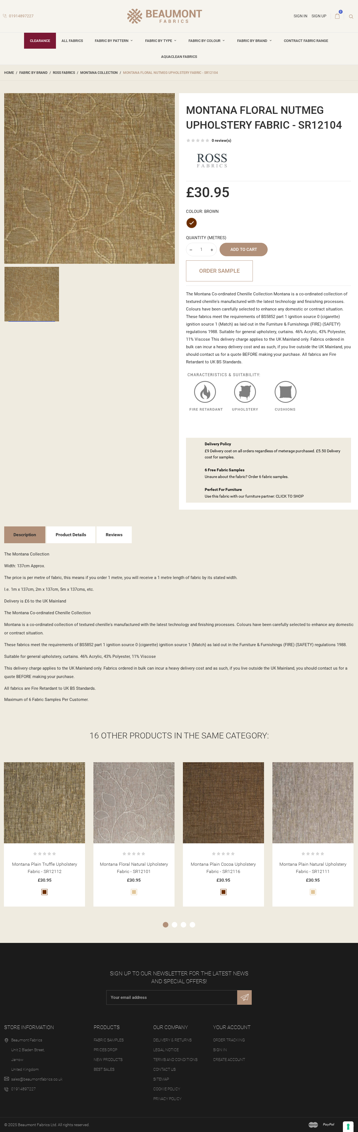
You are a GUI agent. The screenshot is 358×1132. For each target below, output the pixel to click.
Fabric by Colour (205, 41)
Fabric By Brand (252, 41)
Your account (232, 1027)
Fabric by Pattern (112, 41)
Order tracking (229, 1040)
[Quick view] (44, 768)
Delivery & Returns (172, 1040)
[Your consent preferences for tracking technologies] (348, 1126)
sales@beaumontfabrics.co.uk (37, 1079)
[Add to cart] (31, 768)
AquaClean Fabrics (179, 57)
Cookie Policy (166, 1089)
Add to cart (243, 249)
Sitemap (161, 1079)
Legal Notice (166, 1050)
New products (108, 1059)
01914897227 (21, 16)
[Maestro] (313, 1124)
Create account (229, 1059)
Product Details (71, 534)
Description (24, 534)
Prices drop (105, 1050)
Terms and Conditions (175, 1059)
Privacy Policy (167, 1098)
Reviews (114, 534)
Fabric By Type (159, 41)
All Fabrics (72, 41)
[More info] (58, 768)
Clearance (40, 41)
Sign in (220, 1050)
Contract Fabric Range (306, 41)
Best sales (104, 1069)
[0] (337, 16)
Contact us (164, 1069)
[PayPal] (328, 1124)
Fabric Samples (109, 1040)
